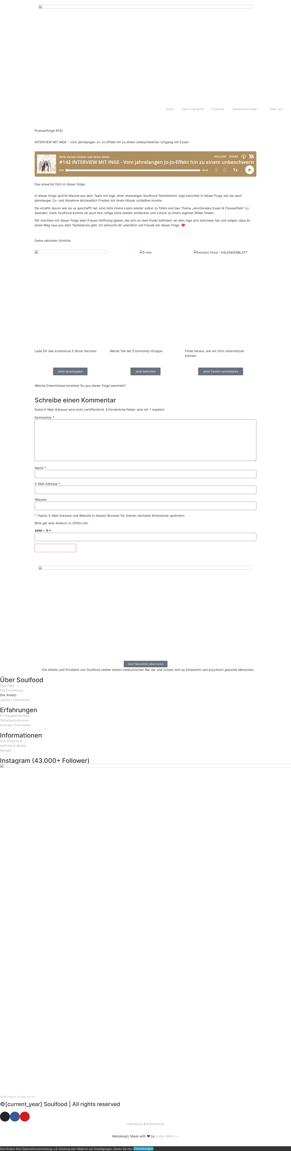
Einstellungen (143, 1149)
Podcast (218, 109)
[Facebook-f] (15, 1117)
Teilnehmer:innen (244, 109)
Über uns (276, 109)
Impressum (135, 1124)
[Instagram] (5, 1117)
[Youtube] (25, 1117)
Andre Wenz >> (167, 1136)
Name (40, 467)
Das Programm (193, 109)
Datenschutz (155, 1124)
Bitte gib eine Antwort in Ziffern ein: (61, 523)
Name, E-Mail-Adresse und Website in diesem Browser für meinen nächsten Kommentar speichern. (111, 515)
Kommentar (44, 417)
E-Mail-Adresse (47, 483)
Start (170, 109)
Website (41, 499)
